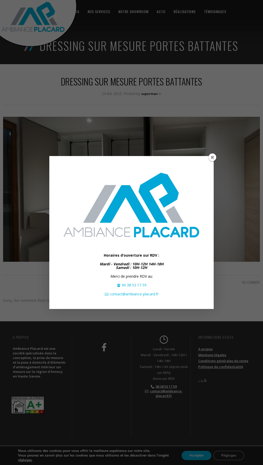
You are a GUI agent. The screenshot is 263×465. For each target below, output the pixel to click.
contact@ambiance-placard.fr (134, 294)
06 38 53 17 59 (134, 285)
